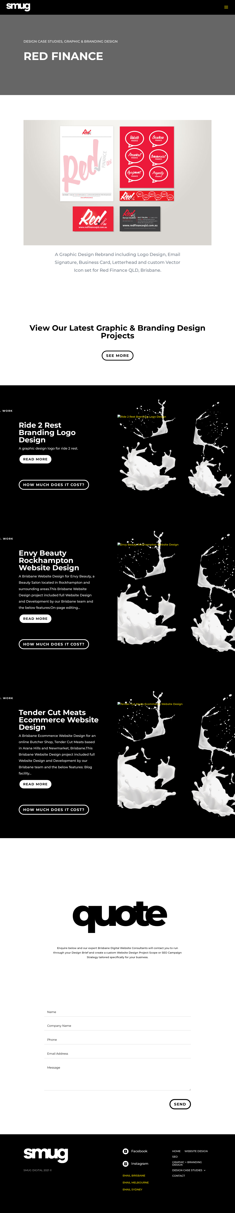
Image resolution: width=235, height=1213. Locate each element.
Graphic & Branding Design (91, 41)
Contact (178, 1175)
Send (180, 1104)
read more (35, 459)
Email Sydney (132, 1189)
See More (117, 355)
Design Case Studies (43, 41)
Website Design (196, 1151)
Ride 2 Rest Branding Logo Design (47, 432)
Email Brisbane (134, 1175)
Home (176, 1151)
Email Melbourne (136, 1182)
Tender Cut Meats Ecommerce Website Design (59, 720)
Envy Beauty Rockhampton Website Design (49, 560)
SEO (175, 1156)
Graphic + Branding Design (187, 1163)
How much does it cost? (54, 485)
